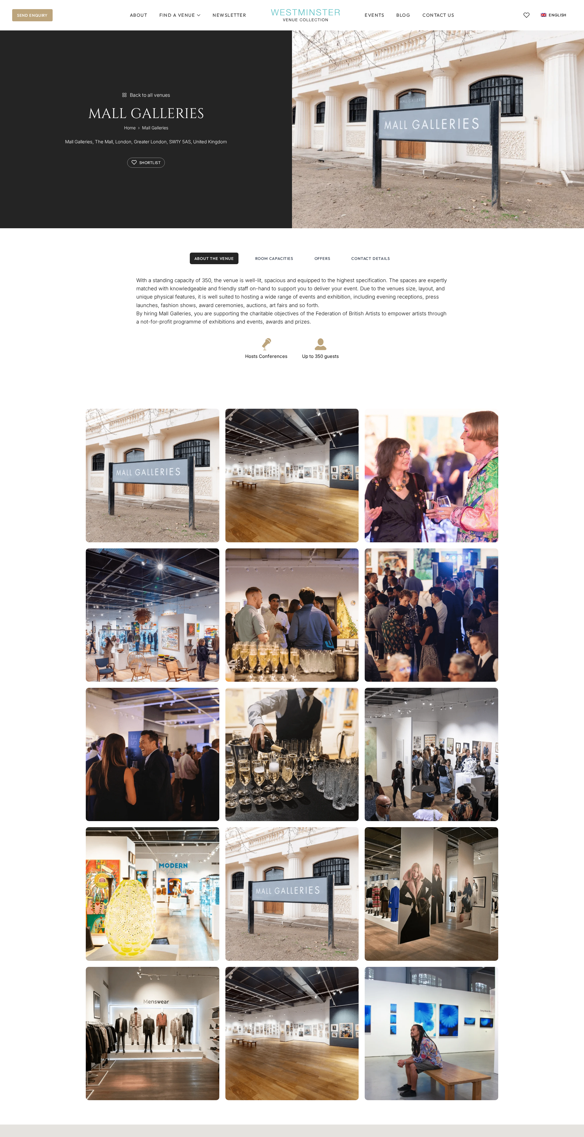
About (139, 15)
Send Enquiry (32, 15)
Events (374, 15)
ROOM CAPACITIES (274, 258)
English (557, 14)
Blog (403, 15)
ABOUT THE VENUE (214, 258)
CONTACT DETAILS (370, 258)
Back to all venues (150, 95)
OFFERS (322, 258)
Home (130, 127)
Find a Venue (177, 15)
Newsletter (229, 15)
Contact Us (438, 15)
